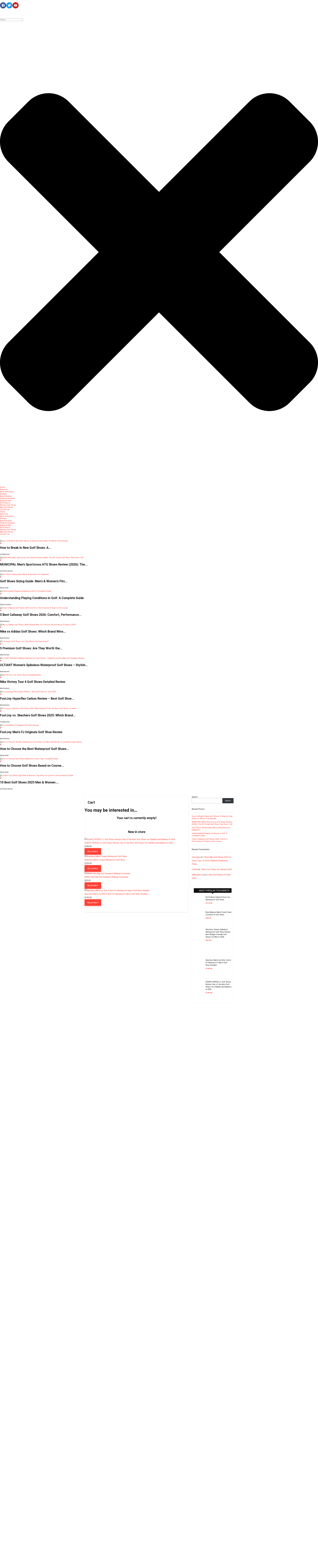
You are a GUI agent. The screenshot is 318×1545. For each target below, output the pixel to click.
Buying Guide (4, 588)
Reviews (3, 494)
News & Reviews (7, 492)
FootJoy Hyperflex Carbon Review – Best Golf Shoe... (37, 698)
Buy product (92, 851)
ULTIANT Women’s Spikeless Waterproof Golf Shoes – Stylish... (44, 665)
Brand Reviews (6, 496)
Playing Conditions (7, 498)
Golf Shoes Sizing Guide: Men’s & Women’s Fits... (33, 581)
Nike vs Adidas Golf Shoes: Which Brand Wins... (33, 631)
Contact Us (4, 509)
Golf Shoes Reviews (6, 571)
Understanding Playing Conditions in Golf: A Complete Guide (42, 598)
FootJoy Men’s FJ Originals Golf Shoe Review (31, 732)
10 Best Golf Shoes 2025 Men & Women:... (29, 782)
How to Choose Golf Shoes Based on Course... (32, 765)
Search (195, 797)
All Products (5, 503)
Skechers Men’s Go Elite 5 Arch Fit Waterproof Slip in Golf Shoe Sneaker (218, 962)
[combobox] (11, 19)
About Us (4, 489)
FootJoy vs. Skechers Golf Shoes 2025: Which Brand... (38, 715)
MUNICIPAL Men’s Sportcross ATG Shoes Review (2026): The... (43, 564)
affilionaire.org (198, 875)
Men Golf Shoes (6, 507)
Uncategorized (4, 554)
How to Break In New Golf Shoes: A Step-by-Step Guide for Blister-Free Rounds (212, 817)
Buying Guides (5, 500)
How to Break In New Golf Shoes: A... (25, 548)
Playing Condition (5, 604)
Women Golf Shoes (8, 505)
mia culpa (196, 857)
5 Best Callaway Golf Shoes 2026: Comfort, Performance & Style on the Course (210, 840)
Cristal (194, 869)
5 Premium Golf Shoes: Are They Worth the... (31, 648)
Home (2, 487)
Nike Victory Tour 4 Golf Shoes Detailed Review (32, 682)
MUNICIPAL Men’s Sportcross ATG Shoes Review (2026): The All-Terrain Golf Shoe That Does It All (212, 823)
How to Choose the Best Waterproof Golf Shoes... (34, 749)
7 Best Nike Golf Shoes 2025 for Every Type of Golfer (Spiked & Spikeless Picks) (212, 860)
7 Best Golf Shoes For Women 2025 (216, 869)
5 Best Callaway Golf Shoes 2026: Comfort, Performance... (40, 615)
